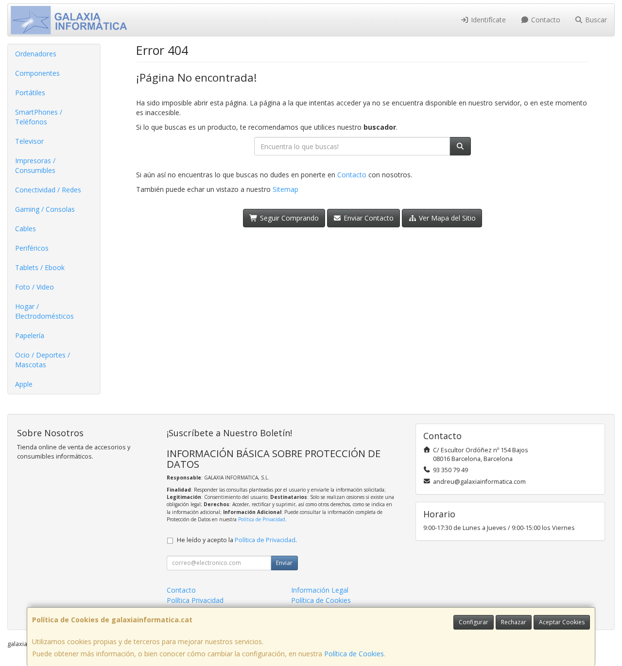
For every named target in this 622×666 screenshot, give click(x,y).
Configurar (473, 622)
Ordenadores (35, 53)
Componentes (37, 73)
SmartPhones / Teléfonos (38, 116)
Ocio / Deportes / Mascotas (42, 359)
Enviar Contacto (368, 217)
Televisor (29, 141)
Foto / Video (34, 286)
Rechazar (513, 622)
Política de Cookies (354, 653)
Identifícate (487, 19)
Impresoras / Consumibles (35, 165)
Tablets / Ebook (40, 267)
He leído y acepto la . (237, 540)
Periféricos (32, 248)
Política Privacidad (195, 600)
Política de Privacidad (261, 519)
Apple (24, 384)
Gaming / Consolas (45, 209)
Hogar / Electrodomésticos (44, 311)
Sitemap (285, 189)
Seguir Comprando (288, 217)
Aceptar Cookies (562, 622)
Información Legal (319, 590)
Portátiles (30, 92)
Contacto (544, 19)
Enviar (284, 563)
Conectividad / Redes (48, 189)
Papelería (29, 335)
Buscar (595, 19)
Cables (25, 228)
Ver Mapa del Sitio (446, 217)
